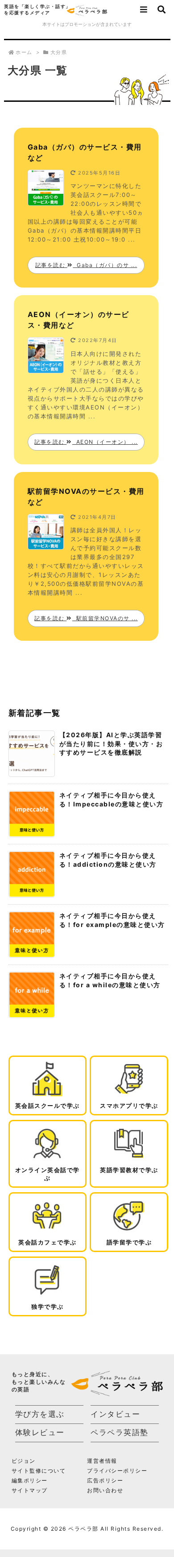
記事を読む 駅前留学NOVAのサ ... (86, 618)
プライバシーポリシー (117, 1470)
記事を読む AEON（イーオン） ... (86, 441)
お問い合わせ (105, 1490)
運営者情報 (102, 1460)
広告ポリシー (105, 1480)
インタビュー (115, 1414)
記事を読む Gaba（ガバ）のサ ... (86, 265)
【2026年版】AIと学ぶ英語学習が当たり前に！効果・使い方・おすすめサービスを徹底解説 (111, 743)
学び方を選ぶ (40, 1414)
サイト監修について (39, 1470)
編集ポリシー (30, 1480)
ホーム (24, 52)
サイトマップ (30, 1490)
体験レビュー (40, 1432)
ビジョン (24, 1460)
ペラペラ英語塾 (120, 1432)
